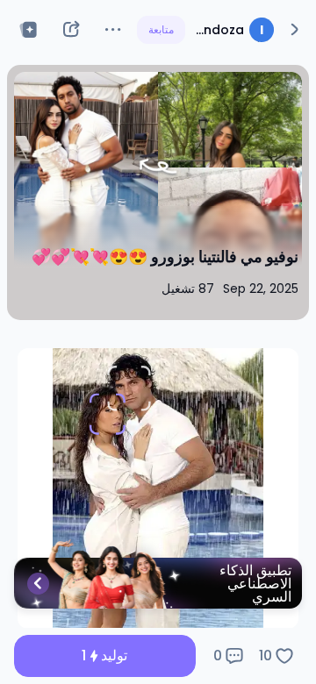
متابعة (161, 29)
